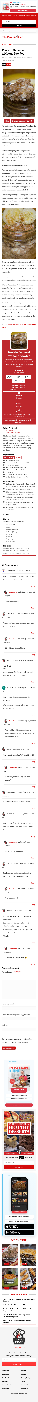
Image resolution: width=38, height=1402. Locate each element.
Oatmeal (4, 60)
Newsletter (5, 1388)
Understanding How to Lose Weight (16, 1305)
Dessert (11, 57)
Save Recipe (20, 381)
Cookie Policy (25, 1385)
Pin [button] (8, 121)
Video (31, 121)
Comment (5, 978)
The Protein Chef (21, 1393)
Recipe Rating (7, 972)
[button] (19, 25)
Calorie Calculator (8, 1385)
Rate (28, 377)
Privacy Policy (25, 1378)
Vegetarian (11, 60)
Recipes (23, 1370)
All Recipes (5, 1370)
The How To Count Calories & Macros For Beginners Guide (18, 1310)
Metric (18, 458)
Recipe (7, 44)
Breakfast (5, 57)
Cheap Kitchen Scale (13, 433)
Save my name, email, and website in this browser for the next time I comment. (17, 1040)
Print (11, 377)
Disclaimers (24, 1388)
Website (5, 1025)
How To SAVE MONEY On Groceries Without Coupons (19, 1300)
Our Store (5, 1381)
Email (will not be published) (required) (16, 1015)
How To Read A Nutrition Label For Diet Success (17, 1322)
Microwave (10, 430)
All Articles (5, 1374)
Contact (23, 1374)
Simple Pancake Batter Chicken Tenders (26, 1282)
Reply (33, 586)
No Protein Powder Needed (23, 57)
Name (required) (8, 1004)
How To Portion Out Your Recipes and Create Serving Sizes (16, 1316)
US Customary (9, 458)
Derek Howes (13, 592)
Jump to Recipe (19, 121)
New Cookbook (6, 1378)
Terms (23, 1381)
